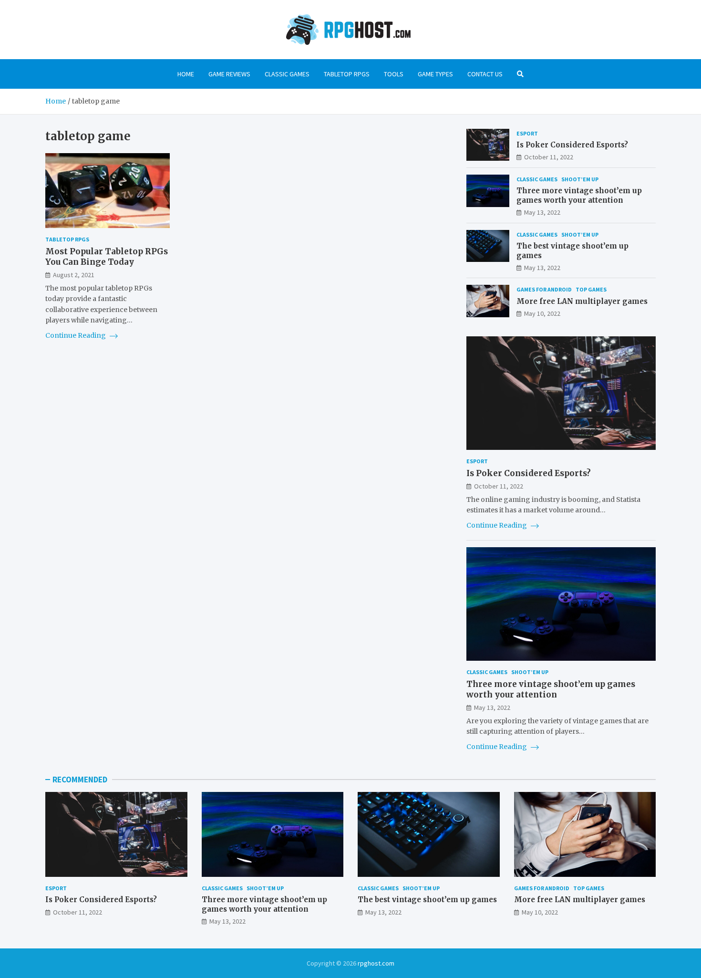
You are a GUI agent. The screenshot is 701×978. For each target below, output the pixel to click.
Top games (591, 289)
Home (185, 74)
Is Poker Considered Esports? (572, 144)
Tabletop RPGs (347, 74)
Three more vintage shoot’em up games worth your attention (579, 195)
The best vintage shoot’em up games (427, 899)
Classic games (287, 74)
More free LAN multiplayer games (582, 301)
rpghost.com (376, 963)
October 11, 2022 (548, 157)
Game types (435, 74)
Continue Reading (76, 335)
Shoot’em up (579, 179)
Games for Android (544, 289)
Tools (393, 74)
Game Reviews (229, 74)
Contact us (485, 74)
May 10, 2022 (542, 313)
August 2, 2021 (73, 275)
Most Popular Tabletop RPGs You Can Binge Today (106, 256)
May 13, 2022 (542, 212)
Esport (527, 133)
